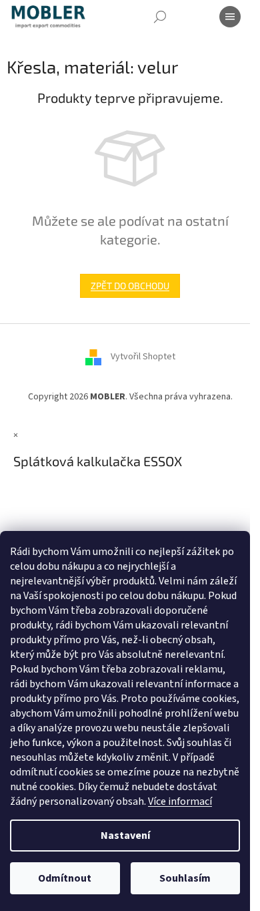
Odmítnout (64, 878)
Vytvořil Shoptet (143, 357)
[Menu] (230, 16)
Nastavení (125, 835)
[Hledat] (160, 16)
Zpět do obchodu (130, 285)
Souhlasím (185, 878)
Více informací (180, 801)
